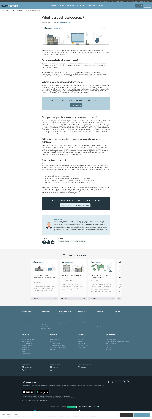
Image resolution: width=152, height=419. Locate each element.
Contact (143, 1)
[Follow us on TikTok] (124, 381)
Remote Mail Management (78, 241)
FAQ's (117, 1)
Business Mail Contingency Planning (65, 320)
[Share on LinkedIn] (53, 242)
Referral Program (82, 322)
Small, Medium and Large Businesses (58, 347)
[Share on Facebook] (44, 242)
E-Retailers (52, 341)
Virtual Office (62, 315)
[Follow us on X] (116, 381)
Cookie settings (126, 415)
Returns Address (25, 326)
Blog (137, 1)
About (122, 1)
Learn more (94, 416)
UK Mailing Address (26, 313)
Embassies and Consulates (111, 339)
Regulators (108, 347)
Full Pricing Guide (119, 315)
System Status (100, 326)
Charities (80, 341)
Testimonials (130, 1)
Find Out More (76, 105)
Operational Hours (26, 385)
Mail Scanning (44, 317)
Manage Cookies (97, 385)
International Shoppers (27, 341)
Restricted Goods (81, 385)
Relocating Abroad (26, 349)
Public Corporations (110, 345)
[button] (52, 6)
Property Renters (25, 347)
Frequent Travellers (26, 337)
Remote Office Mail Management (66, 317)
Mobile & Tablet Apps (82, 317)
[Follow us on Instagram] (112, 381)
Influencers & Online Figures (28, 339)
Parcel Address (25, 324)
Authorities (80, 339)
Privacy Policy (44, 385)
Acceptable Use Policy (61, 385)
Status (149, 1)
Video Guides (99, 315)
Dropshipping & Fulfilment (46, 328)
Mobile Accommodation (27, 345)
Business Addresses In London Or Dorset (75, 205)
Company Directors (54, 337)
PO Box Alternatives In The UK (71, 277)
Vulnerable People (26, 353)
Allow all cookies (142, 415)
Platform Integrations (63, 323)
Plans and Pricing (119, 313)
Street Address (25, 317)
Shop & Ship (43, 324)
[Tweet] (48, 242)
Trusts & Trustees (81, 347)
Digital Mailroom (62, 313)
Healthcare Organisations (111, 343)
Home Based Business (55, 343)
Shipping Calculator (119, 317)
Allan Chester (60, 22)
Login (147, 5)
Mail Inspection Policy (71, 385)
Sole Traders (52, 349)
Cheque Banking (44, 326)
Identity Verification (82, 320)
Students (24, 351)
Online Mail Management (83, 315)
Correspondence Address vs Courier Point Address (44, 278)
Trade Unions (109, 349)
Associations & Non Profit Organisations (86, 337)
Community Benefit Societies (84, 345)
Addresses (19, 10)
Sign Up (139, 5)
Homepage (5, 10)
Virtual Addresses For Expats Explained (100, 277)
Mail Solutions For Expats (27, 343)
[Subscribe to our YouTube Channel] (128, 381)
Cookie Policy (89, 385)
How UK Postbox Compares (121, 320)
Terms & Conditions (36, 385)
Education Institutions (110, 337)
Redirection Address (26, 322)
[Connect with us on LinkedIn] (120, 381)
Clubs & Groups (81, 343)
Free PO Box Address (26, 315)
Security (104, 385)
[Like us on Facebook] (108, 381)
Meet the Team (100, 324)
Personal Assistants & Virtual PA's (57, 345)
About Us (99, 322)
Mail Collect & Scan (45, 320)
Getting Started (81, 313)
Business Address (64, 241)
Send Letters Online (45, 322)
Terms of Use (52, 385)
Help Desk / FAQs (100, 317)
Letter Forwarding (45, 313)
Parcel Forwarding (45, 315)
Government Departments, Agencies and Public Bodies (117, 341)
